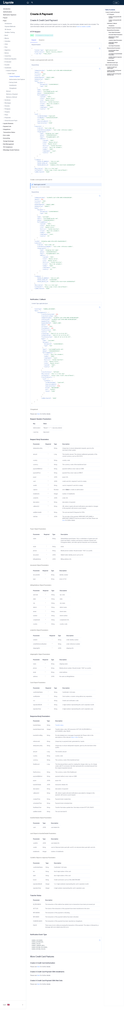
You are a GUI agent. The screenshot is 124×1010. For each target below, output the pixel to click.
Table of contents (110, 9)
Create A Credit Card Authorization (112, 68)
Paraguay (7, 109)
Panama (7, 106)
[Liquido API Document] (8, 2)
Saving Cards (13, 82)
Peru (6, 47)
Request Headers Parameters (114, 27)
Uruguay (7, 111)
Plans (6, 114)
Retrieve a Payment (12, 94)
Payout (5, 17)
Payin (4, 20)
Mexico (7, 38)
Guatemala (8, 67)
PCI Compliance (7, 147)
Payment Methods (10, 26)
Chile (6, 44)
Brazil (6, 35)
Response (41, 40)
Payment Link (7, 126)
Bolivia (7, 53)
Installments (13, 85)
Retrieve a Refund (11, 97)
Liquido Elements (8, 123)
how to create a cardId (83, 26)
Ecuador (7, 64)
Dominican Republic (10, 59)
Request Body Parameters (113, 30)
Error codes (6, 135)
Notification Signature (9, 14)
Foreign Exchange (8, 141)
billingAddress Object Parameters (114, 37)
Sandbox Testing (10, 32)
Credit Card (11, 73)
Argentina (7, 50)
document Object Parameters (115, 34)
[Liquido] (28, 2)
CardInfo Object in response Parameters (115, 58)
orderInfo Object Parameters (115, 40)
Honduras (7, 100)
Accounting (6, 138)
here (39, 187)
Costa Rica (8, 56)
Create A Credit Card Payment (113, 12)
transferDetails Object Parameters (114, 51)
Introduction (6, 9)
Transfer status (59, 725)
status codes (74, 737)
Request (34, 40)
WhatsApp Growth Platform (11, 150)
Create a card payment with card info (115, 17)
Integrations (6, 129)
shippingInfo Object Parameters (113, 43)
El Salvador (8, 62)
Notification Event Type (112, 62)
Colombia (7, 41)
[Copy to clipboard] (100, 48)
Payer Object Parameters (114, 32)
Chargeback (12, 88)
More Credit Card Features (112, 64)
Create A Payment (11, 70)
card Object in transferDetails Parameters (115, 54)
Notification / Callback (112, 23)
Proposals (8, 117)
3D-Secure (8, 29)
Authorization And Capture (17, 79)
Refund (8, 91)
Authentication (7, 12)
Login (116, 2)
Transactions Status (9, 132)
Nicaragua (8, 103)
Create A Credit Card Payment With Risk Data (114, 74)
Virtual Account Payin (11, 120)
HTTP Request (110, 14)
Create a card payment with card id (115, 21)
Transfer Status (110, 60)
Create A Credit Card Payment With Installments (114, 71)
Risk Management (8, 144)
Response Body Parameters (113, 48)
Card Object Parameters (114, 45)
